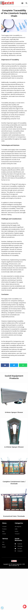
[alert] (2, 607)
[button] (22, 3)
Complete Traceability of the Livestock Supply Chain (14, 13)
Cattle (14, 398)
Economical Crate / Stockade (14, 499)
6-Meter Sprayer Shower (14, 395)
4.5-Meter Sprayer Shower (14, 430)
